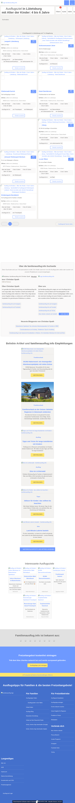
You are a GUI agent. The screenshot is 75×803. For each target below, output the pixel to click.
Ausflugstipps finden (31, 698)
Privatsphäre (27, 675)
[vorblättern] (32, 37)
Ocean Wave (43, 159)
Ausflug (38, 437)
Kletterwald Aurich (8, 91)
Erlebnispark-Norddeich (10, 195)
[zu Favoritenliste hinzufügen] (2, 37)
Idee (38, 526)
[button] (4, 224)
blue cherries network (56, 730)
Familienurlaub (38, 357)
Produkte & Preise (56, 715)
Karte (64, 12)
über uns (3, 763)
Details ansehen (19, 68)
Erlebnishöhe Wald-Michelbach (30, 577)
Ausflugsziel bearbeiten (57, 698)
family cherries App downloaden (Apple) (36, 729)
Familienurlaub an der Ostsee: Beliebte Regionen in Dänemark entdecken (37, 411)
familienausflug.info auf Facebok (47, 307)
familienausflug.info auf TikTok (47, 310)
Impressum (4, 771)
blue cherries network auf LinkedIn (48, 314)
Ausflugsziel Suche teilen (65, 224)
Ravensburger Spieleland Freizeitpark (30, 604)
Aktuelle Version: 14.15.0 (55, 801)
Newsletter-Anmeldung (32, 716)
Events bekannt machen (57, 706)
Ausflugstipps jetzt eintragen (38, 665)
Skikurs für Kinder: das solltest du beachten (37, 502)
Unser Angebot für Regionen (58, 711)
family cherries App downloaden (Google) (37, 724)
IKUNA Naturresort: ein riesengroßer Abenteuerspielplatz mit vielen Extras (37, 363)
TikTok (53, 752)
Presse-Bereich (55, 735)
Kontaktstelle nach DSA (7, 780)
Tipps (38, 496)
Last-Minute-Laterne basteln (37, 531)
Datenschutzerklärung (7, 776)
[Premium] (71, 565)
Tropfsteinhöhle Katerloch (45, 604)
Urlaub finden (29, 707)
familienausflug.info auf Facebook (11, 307)
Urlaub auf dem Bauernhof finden (34, 720)
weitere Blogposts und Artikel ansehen (38, 549)
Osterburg (42, 125)
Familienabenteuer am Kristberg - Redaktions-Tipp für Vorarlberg (37, 329)
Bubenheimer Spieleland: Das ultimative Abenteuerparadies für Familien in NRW (37, 326)
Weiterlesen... (38, 375)
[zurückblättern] (5, 37)
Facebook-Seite (55, 748)
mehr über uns (64, 314)
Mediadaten (54, 719)
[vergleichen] (2, 41)
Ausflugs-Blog (29, 711)
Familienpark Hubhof (60, 575)
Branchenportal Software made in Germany (24, 801)
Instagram (53, 743)
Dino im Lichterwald (37, 471)
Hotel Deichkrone (45, 91)
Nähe (70, 12)
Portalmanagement (6, 784)
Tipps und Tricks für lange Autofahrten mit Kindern (37, 443)
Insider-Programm (56, 739)
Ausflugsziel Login (8, 793)
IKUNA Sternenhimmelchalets (45, 578)
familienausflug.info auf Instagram (11, 304)
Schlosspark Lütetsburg (10, 41)
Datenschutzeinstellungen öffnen (42, 675)
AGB (2, 767)
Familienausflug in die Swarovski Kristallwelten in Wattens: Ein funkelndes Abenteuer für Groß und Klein (37, 333)
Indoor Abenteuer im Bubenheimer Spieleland (15, 580)
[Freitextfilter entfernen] (67, 3)
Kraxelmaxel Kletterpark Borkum (13, 157)
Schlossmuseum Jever (47, 45)
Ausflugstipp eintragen (57, 702)
